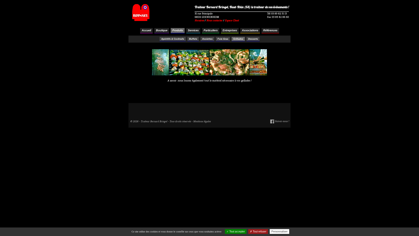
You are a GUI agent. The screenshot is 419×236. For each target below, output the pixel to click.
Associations (250, 30)
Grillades (238, 39)
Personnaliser (279, 231)
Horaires (199, 20)
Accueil (146, 30)
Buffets (193, 39)
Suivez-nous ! (281, 121)
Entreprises (230, 30)
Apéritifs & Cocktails (172, 39)
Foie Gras (223, 39)
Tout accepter (237, 231)
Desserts (253, 39)
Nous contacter (214, 20)
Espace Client (232, 20)
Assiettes (207, 39)
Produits (177, 30)
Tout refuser (259, 231)
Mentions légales (202, 121)
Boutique (161, 30)
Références (270, 30)
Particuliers (211, 30)
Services (193, 30)
